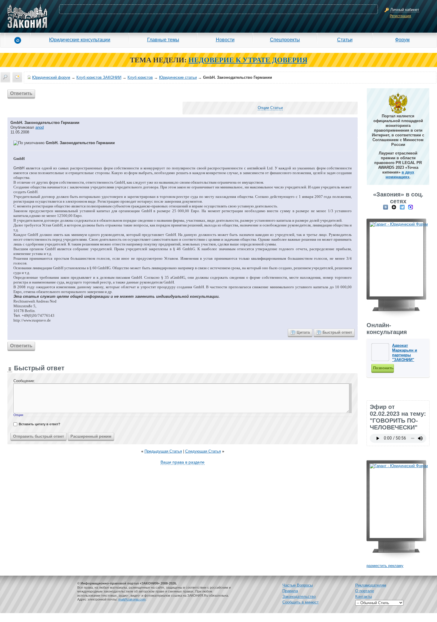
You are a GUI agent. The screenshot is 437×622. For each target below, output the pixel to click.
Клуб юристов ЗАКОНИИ (98, 77)
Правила (290, 591)
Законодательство (299, 596)
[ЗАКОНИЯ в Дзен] (394, 207)
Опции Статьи (270, 107)
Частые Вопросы (297, 585)
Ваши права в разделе (183, 462)
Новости (225, 39)
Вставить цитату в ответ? (39, 424)
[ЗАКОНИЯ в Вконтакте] (385, 207)
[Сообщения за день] (17, 77)
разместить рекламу (385, 565)
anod (39, 127)
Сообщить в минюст (300, 602)
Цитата (303, 332)
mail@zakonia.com (132, 599)
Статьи (345, 39)
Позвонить (383, 368)
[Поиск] (5, 77)
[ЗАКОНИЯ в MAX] (410, 207)
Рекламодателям (370, 585)
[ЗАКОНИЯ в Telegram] (402, 207)
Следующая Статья (203, 451)
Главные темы (163, 39)
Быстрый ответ (337, 332)
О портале (364, 591)
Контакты (363, 596)
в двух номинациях (400, 174)
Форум (402, 39)
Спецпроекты (285, 39)
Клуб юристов (140, 77)
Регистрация (400, 16)
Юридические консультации (79, 39)
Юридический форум (51, 77)
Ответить (21, 93)
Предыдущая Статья (163, 451)
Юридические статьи (178, 77)
